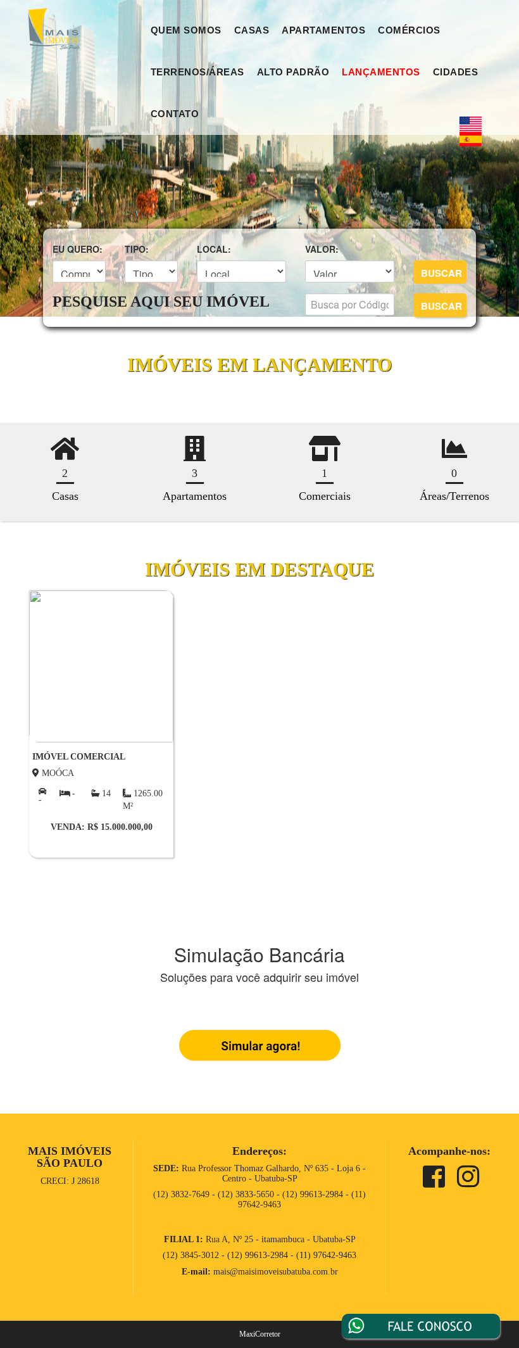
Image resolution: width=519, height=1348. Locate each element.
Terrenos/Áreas (197, 72)
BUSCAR (441, 273)
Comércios (409, 30)
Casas (252, 30)
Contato (175, 113)
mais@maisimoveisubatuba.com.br (275, 1271)
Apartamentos (323, 30)
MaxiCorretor (259, 1334)
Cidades (455, 72)
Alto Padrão (293, 72)
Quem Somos (186, 30)
